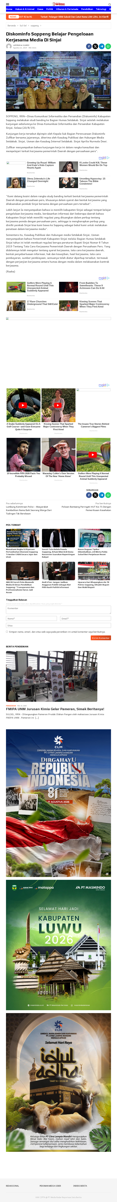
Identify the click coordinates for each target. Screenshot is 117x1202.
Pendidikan (11, 705)
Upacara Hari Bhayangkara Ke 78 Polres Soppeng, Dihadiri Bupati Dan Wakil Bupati (93, 584)
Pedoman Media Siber (50, 1185)
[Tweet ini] (95, 46)
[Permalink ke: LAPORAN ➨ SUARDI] (9, 46)
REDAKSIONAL (12, 1185)
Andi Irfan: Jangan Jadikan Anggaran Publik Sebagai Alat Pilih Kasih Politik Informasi (56, 584)
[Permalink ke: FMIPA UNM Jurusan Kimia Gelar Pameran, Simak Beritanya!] (51, 676)
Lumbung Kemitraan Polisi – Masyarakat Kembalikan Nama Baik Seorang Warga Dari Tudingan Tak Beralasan (29, 508)
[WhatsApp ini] (108, 46)
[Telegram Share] (102, 46)
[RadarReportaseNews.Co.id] (58, 4)
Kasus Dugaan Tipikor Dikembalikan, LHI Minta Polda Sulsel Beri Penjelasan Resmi (92, 551)
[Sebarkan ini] (89, 46)
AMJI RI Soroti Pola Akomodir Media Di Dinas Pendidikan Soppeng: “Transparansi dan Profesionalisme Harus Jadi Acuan (20, 587)
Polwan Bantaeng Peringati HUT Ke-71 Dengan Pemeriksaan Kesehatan (86, 506)
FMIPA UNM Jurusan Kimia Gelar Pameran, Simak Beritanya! (55, 709)
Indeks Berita (80, 1185)
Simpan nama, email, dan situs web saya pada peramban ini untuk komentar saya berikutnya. (57, 631)
